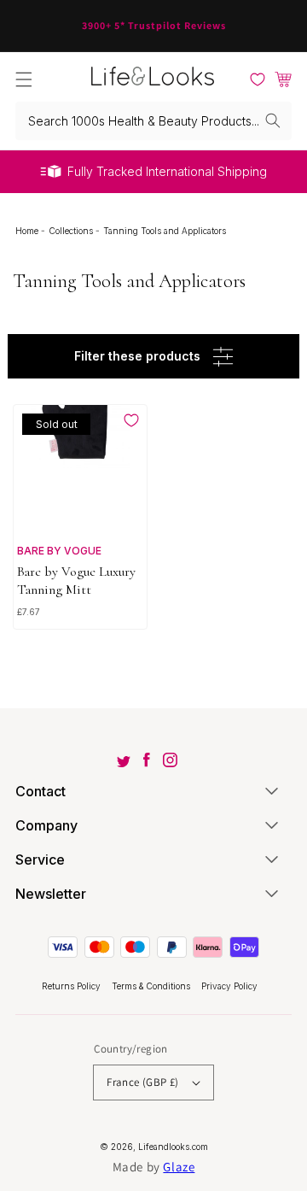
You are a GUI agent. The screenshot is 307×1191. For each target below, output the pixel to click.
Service (40, 859)
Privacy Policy (229, 986)
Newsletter (50, 893)
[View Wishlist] (257, 79)
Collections (72, 231)
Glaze (178, 1167)
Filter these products (137, 356)
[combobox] (153, 121)
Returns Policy (72, 986)
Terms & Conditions (152, 986)
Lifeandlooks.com (173, 1146)
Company (46, 825)
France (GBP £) (143, 1082)
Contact (40, 791)
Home (28, 231)
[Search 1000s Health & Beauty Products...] (273, 120)
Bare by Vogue (59, 550)
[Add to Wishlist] (131, 420)
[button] (24, 79)
